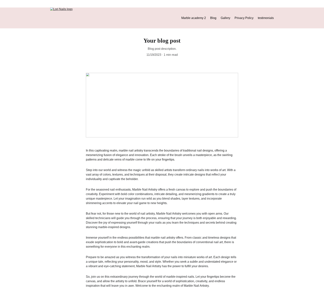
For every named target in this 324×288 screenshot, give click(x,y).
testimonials (266, 18)
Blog (213, 18)
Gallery (225, 18)
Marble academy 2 (193, 18)
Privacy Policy (244, 18)
